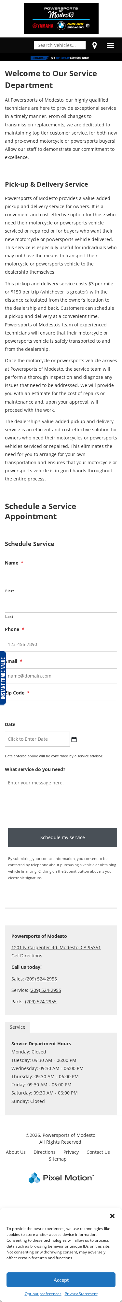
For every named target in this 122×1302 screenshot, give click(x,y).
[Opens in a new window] (94, 45)
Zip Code (17, 693)
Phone (14, 629)
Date (10, 724)
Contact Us (98, 1152)
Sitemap (58, 1159)
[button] (112, 1216)
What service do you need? (35, 769)
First (9, 590)
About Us (16, 1152)
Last (9, 616)
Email (13, 661)
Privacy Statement (81, 1293)
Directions (45, 1152)
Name (14, 563)
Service (17, 1027)
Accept (61, 1280)
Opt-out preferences (43, 1293)
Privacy (71, 1152)
